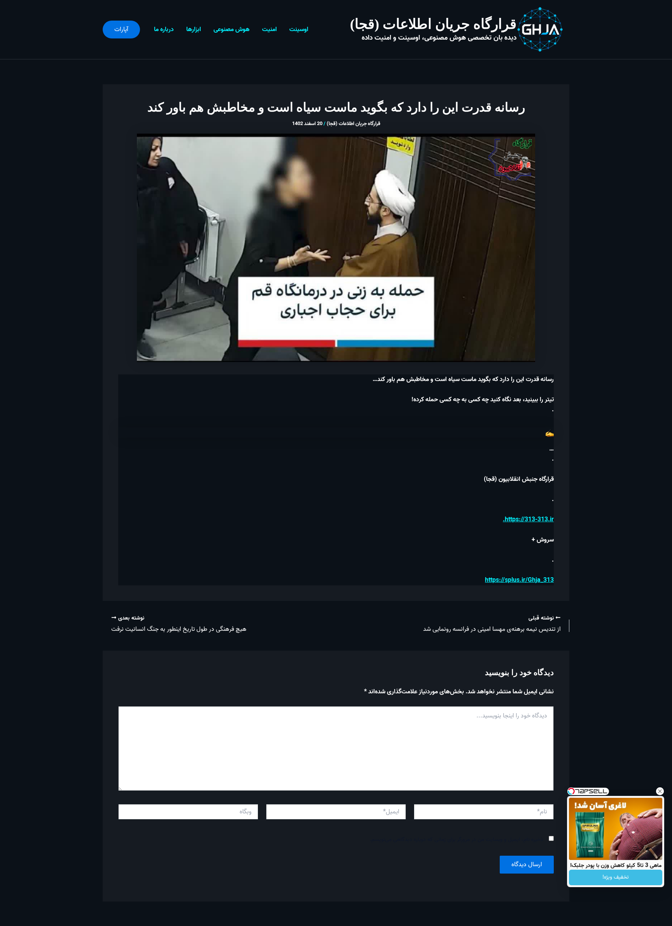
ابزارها (193, 29)
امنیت (269, 29)
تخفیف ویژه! (615, 877)
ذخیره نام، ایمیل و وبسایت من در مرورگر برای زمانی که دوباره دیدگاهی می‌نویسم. (456, 839)
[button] (121, 29)
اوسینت (298, 29)
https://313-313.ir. (528, 520)
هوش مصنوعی (232, 29)
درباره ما (164, 29)
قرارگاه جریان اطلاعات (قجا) (433, 24)
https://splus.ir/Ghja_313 (519, 580)
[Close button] (660, 791)
